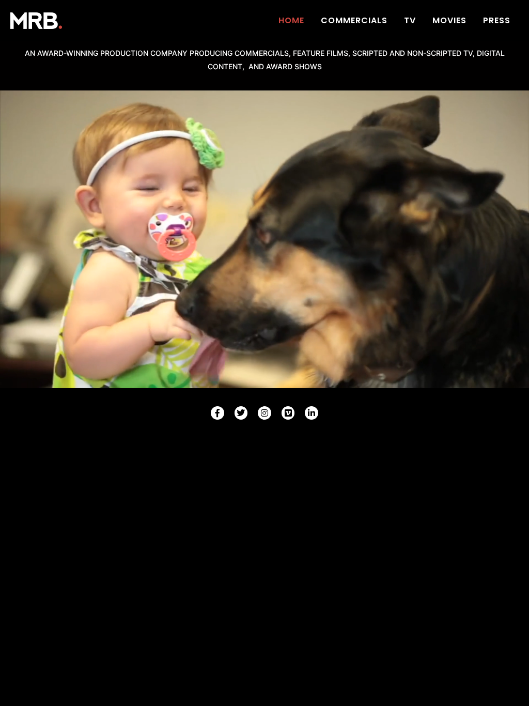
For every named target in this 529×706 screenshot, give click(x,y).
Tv (410, 20)
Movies (449, 20)
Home (291, 20)
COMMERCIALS (354, 20)
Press (496, 20)
